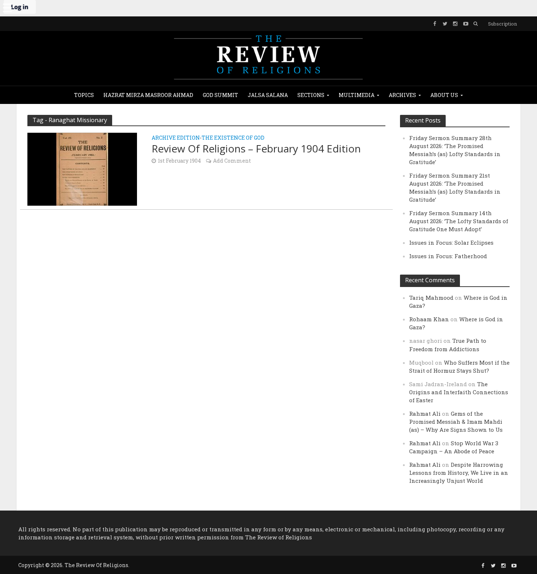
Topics (84, 95)
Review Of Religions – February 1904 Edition (256, 148)
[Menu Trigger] (7, 7)
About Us (444, 95)
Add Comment (232, 160)
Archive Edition (176, 138)
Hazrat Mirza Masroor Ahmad (148, 95)
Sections (310, 95)
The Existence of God (233, 138)
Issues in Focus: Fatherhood (448, 256)
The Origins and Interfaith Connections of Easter (458, 392)
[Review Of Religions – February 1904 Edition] (82, 168)
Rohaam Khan (429, 319)
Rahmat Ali (425, 413)
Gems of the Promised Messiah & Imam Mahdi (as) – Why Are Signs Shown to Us (456, 421)
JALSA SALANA (268, 95)
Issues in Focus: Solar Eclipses (451, 242)
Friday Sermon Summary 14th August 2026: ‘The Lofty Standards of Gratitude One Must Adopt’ (458, 221)
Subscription (502, 23)
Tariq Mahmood (431, 297)
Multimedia (356, 95)
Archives (402, 95)
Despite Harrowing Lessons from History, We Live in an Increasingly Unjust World (458, 472)
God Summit (220, 95)
